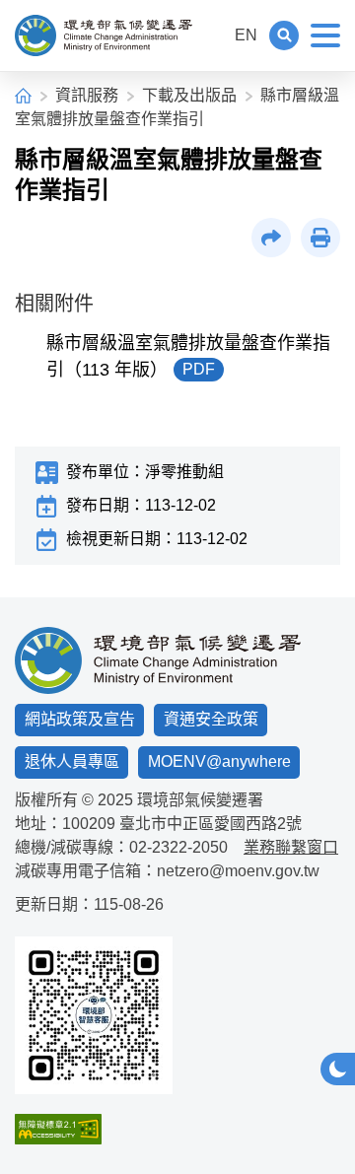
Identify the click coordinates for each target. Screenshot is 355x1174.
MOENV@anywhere (219, 761)
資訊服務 (86, 95)
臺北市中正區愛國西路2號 (210, 823)
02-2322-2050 (178, 847)
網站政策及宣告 (80, 719)
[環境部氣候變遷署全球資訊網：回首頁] (103, 35)
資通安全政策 (211, 719)
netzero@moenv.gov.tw (238, 871)
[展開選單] (325, 35)
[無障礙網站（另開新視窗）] (94, 1129)
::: (211, 35)
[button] (284, 35)
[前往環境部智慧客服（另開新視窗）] (94, 1015)
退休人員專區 (72, 761)
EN (246, 35)
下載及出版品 (189, 95)
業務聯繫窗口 (291, 847)
